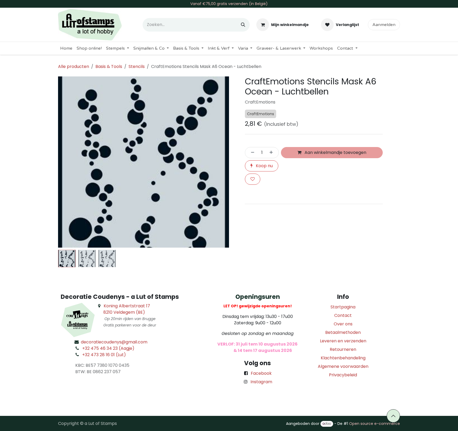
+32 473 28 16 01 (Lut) (104, 355)
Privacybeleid (343, 375)
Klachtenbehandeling (343, 358)
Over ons (343, 324)
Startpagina (343, 307)
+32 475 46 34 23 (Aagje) (108, 348)
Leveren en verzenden (343, 341)
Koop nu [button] (264, 166)
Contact (343, 315)
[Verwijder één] (251, 152)
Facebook (261, 373)
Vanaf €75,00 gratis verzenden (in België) (229, 3)
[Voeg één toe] (273, 152)
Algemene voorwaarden (343, 366)
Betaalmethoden (343, 332)
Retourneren (343, 349)
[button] (66, 162)
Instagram (261, 382)
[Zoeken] (243, 25)
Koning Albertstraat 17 (127, 306)
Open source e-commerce (374, 423)
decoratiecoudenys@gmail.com (114, 342)
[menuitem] (66, 48)
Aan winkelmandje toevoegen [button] (334, 152)
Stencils (137, 66)
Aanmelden (383, 24)
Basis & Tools (108, 66)
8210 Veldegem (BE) (124, 312)
